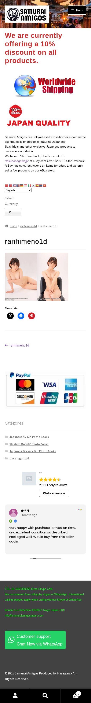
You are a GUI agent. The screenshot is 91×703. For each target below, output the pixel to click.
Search (45, 696)
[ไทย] (41, 185)
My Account (15, 696)
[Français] (18, 185)
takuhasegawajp (17, 161)
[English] (14, 185)
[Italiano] (30, 185)
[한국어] (33, 185)
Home (13, 226)
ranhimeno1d (28, 226)
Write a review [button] (54, 493)
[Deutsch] (22, 185)
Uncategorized (19, 458)
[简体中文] (7, 185)
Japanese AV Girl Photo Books (29, 437)
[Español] (37, 185)
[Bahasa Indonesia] (26, 185)
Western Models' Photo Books (29, 444)
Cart (70, 692)
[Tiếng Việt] (45, 185)
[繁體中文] (10, 185)
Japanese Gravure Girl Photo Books (33, 451)
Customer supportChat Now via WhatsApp (39, 640)
